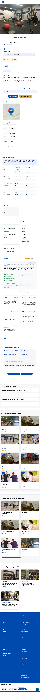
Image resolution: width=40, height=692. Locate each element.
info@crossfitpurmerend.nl (11, 46)
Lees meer (31, 307)
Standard (5, 161)
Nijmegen (4, 631)
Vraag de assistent (29, 54)
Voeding (22, 633)
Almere (4, 638)
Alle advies (23, 637)
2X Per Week (32, 160)
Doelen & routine (24, 617)
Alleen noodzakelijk (13, 689)
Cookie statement (21, 687)
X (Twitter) (23, 666)
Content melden (24, 658)
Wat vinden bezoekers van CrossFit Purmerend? (12, 394)
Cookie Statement (24, 651)
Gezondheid (23, 620)
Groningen (5, 633)
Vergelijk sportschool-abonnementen (30, 558)
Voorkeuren (4, 689)
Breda (4, 636)
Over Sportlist (23, 647)
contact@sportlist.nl (24, 675)
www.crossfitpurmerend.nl (20, 198)
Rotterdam (5, 620)
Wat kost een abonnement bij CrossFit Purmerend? (13, 399)
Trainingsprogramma (24, 631)
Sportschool (23, 629)
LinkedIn (23, 669)
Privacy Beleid (23, 649)
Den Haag (4, 622)
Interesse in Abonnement (25, 96)
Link (16, 194)
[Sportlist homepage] (3, 2)
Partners (22, 660)
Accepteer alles (23, 689)
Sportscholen (5, 647)
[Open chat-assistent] (37, 689)
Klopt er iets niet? (25, 34)
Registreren (5, 657)
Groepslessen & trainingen (25, 622)
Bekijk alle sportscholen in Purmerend (11, 558)
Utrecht (4, 624)
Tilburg (4, 629)
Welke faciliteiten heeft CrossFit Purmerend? (12, 404)
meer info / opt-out (9, 199)
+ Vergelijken (7, 51)
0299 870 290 (9, 44)
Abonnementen (5, 649)
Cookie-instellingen (24, 653)
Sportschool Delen (26, 373)
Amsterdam (5, 617)
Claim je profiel (5, 199)
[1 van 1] (20, 19)
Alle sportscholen (7, 642)
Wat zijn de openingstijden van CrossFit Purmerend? (13, 390)
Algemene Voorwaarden (25, 656)
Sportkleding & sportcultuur (26, 624)
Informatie (5, 655)
